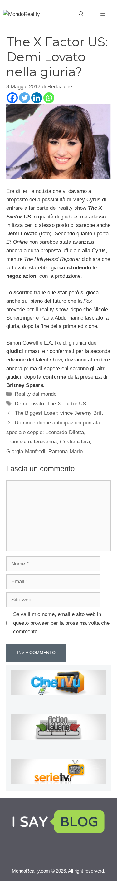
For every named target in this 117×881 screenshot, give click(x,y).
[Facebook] (12, 97)
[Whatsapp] (48, 97)
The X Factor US (66, 404)
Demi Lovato (29, 404)
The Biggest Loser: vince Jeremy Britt (59, 413)
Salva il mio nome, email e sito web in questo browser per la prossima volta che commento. (61, 622)
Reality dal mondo (35, 394)
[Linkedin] (36, 97)
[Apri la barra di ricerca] (81, 14)
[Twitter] (24, 97)
